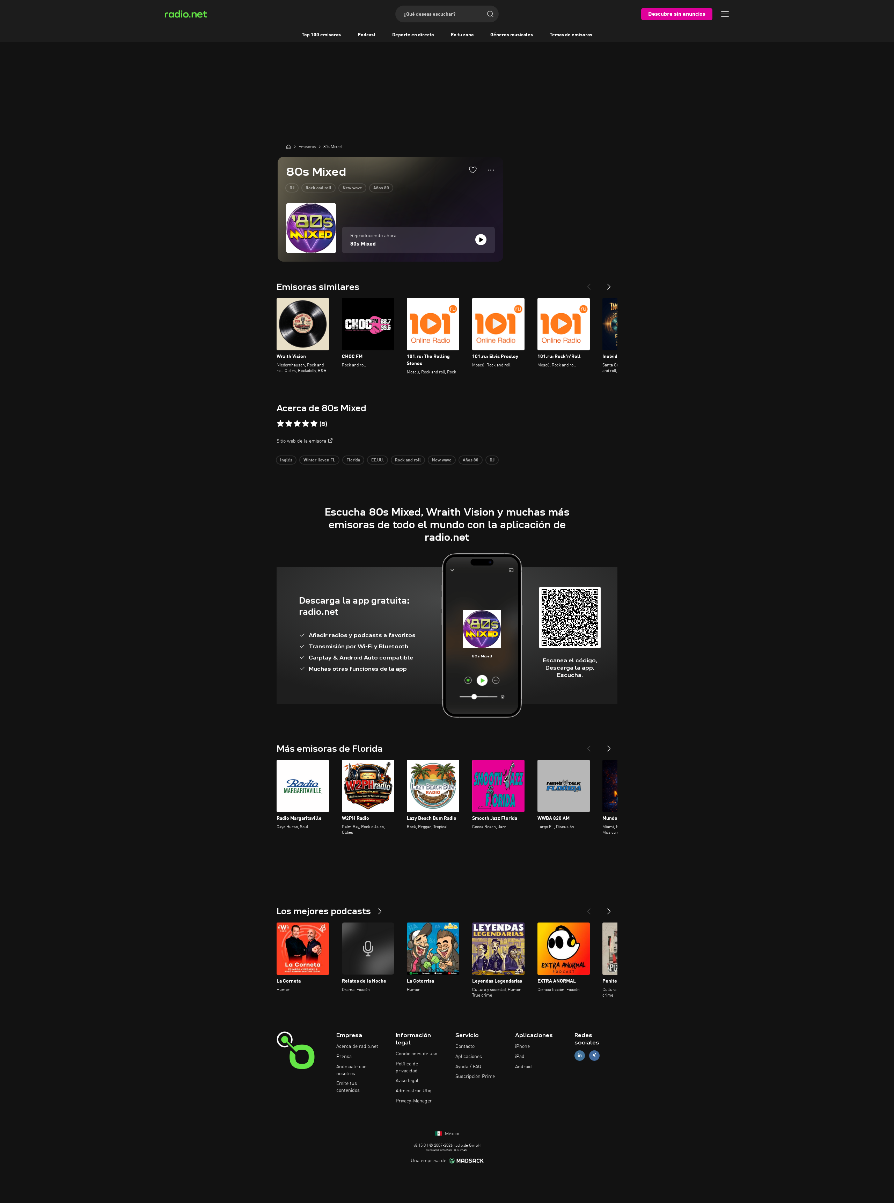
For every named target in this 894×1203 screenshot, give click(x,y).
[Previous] (588, 284)
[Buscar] (490, 14)
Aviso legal (407, 1080)
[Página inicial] (288, 147)
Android (523, 1066)
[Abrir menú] (725, 14)
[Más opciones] (491, 170)
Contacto (465, 1046)
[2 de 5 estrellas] (289, 424)
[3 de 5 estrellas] (297, 424)
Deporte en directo (413, 34)
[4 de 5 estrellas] (305, 424)
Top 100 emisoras (321, 34)
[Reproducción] (480, 239)
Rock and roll (318, 188)
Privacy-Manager (414, 1101)
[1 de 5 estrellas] (280, 424)
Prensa (344, 1056)
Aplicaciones (468, 1056)
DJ (292, 188)
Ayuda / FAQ (468, 1066)
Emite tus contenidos (348, 1087)
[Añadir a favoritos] (472, 169)
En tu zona (462, 34)
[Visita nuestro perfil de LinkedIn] (579, 1055)
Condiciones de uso (416, 1053)
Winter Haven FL (319, 460)
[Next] (609, 284)
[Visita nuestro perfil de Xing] (594, 1055)
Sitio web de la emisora (301, 441)
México (451, 1133)
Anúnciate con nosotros (351, 1070)
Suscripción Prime (475, 1076)
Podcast (366, 34)
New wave (352, 188)
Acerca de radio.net (357, 1046)
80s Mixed (363, 244)
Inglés (286, 460)
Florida (353, 460)
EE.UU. (377, 460)
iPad (520, 1056)
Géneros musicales (511, 34)
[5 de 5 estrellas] (314, 424)
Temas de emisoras (571, 34)
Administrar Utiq (414, 1090)
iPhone (522, 1046)
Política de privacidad (407, 1067)
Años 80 (381, 188)
